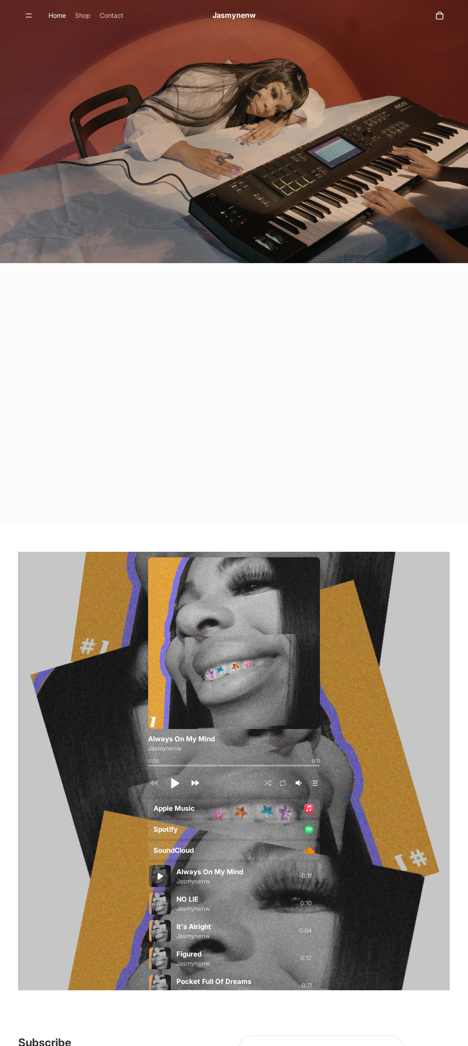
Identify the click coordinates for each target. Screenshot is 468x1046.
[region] (234, 926)
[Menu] (28, 15)
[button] (174, 783)
